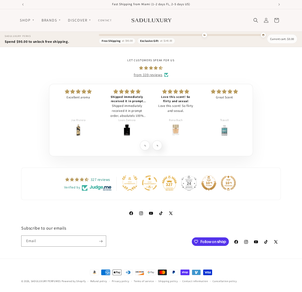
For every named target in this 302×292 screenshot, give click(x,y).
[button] (145, 145)
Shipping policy (168, 281)
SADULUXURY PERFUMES (46, 281)
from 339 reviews (148, 74)
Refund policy (98, 281)
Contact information (195, 281)
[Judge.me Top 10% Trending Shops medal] (228, 183)
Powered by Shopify (74, 281)
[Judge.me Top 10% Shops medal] (208, 183)
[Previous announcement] (23, 4)
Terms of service (144, 281)
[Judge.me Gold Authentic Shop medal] (129, 183)
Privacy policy (120, 281)
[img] (151, 67)
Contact (105, 20)
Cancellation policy (225, 281)
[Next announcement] (279, 4)
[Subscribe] (101, 241)
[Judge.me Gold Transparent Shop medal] (149, 183)
